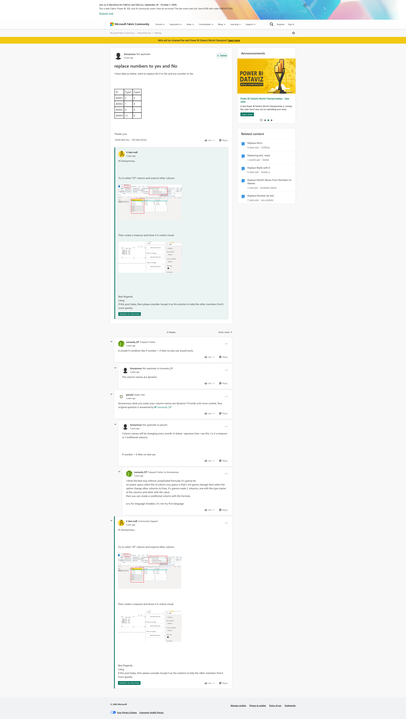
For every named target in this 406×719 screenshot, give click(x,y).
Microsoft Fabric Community (122, 33)
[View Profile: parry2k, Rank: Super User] (121, 396)
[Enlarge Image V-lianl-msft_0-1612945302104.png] (150, 202)
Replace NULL (255, 143)
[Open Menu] (293, 33)
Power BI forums (144, 33)
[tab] (265, 120)
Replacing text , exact (258, 155)
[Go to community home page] (129, 24)
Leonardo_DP (132, 341)
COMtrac (265, 147)
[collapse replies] (111, 341)
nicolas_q (265, 171)
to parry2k (162, 424)
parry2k (130, 394)
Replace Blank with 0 (258, 167)
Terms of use (275, 705)
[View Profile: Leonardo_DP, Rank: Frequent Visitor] (121, 344)
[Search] (272, 24)
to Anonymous (171, 472)
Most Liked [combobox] (225, 332)
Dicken (265, 159)
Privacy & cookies (257, 705)
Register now (106, 13)
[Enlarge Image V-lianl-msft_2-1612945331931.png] (150, 257)
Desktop (158, 33)
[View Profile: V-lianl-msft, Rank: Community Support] (121, 523)
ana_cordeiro (267, 199)
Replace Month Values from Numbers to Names (269, 181)
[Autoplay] (261, 120)
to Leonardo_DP (165, 368)
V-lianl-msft (132, 152)
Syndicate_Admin (268, 187)
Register (281, 24)
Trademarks (290, 705)
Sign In (291, 24)
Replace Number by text (260, 195)
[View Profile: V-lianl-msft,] (121, 154)
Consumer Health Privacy (151, 712)
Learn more (234, 40)
